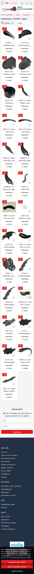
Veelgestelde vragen (8, 504)
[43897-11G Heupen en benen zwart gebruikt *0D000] (25, 207)
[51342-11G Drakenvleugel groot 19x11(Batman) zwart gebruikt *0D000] (9, 236)
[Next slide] (31, 9)
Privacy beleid (6, 470)
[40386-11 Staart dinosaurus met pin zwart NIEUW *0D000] (9, 149)
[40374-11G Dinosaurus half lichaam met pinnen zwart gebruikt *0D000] (25, 63)
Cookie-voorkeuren (17, 571)
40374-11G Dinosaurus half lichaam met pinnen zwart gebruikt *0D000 (25, 72)
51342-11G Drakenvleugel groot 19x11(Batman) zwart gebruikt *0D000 (9, 245)
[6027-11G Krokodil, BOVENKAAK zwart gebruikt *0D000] (9, 322)
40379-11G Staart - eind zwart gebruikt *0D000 (24, 130)
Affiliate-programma (8, 464)
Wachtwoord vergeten (8, 522)
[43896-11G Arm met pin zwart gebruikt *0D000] (9, 207)
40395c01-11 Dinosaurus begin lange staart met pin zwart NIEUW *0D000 (25, 159)
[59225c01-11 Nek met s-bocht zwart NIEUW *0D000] (25, 293)
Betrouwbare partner (8, 458)
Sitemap (4, 507)
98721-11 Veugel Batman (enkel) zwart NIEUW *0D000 (9, 389)
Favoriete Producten (8, 528)
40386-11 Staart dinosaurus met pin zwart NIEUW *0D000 (9, 159)
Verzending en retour (8, 495)
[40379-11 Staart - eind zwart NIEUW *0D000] (9, 120)
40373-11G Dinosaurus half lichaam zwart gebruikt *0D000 (9, 72)
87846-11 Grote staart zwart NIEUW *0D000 (25, 360)
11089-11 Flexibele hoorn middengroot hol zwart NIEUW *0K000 (9, 43)
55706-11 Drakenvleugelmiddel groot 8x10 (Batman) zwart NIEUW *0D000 (25, 274)
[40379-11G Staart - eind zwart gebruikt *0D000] (25, 120)
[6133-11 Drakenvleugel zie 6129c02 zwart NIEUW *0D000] (25, 322)
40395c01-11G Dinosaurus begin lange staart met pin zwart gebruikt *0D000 (9, 187)
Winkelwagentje (6, 489)
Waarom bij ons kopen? (9, 455)
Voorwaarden (5, 461)
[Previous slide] (3, 9)
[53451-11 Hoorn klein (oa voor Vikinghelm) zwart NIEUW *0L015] (25, 236)
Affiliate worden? (7, 467)
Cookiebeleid (7, 555)
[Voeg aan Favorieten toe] (13, 38)
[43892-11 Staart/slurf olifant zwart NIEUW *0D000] (25, 178)
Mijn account (5, 516)
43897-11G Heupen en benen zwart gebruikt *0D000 (25, 216)
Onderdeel (26, 14)
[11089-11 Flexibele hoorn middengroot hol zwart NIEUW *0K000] (9, 34)
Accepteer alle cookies (17, 561)
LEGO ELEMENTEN (7, 14)
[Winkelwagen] (31, 3)
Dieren (18, 14)
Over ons (4, 452)
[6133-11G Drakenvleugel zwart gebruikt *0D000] (9, 351)
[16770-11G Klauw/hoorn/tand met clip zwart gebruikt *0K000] (25, 34)
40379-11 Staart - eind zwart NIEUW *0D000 (9, 130)
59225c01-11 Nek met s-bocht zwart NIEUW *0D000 (25, 303)
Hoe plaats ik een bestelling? (11, 486)
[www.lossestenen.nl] (12, 3)
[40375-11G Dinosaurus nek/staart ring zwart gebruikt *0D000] (9, 92)
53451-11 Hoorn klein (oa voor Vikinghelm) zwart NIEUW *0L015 (25, 245)
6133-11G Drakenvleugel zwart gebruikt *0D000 (9, 360)
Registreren (5, 519)
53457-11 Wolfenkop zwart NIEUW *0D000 (9, 274)
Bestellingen (5, 525)
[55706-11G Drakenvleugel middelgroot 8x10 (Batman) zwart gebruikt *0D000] (9, 293)
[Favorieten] (27, 3)
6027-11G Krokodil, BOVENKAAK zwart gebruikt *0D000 (9, 331)
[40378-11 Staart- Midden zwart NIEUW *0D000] (25, 92)
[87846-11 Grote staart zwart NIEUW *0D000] (25, 351)
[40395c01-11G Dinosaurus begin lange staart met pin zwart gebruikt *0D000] (9, 178)
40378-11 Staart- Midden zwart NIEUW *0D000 (25, 101)
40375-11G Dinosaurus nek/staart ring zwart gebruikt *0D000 (9, 101)
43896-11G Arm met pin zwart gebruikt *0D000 (9, 216)
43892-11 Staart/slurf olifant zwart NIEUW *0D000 (25, 187)
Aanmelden (17, 431)
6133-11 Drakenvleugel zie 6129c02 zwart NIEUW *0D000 (25, 331)
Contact (4, 476)
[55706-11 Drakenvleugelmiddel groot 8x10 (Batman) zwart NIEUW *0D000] (25, 264)
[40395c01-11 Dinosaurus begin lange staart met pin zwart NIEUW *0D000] (25, 149)
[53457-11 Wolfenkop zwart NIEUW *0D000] (9, 264)
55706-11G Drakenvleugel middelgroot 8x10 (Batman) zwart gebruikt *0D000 (9, 303)
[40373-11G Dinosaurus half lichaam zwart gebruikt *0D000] (9, 63)
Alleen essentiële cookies (17, 566)
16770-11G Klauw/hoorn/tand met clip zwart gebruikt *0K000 (25, 43)
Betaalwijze (5, 492)
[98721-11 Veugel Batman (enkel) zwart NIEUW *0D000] (9, 380)
